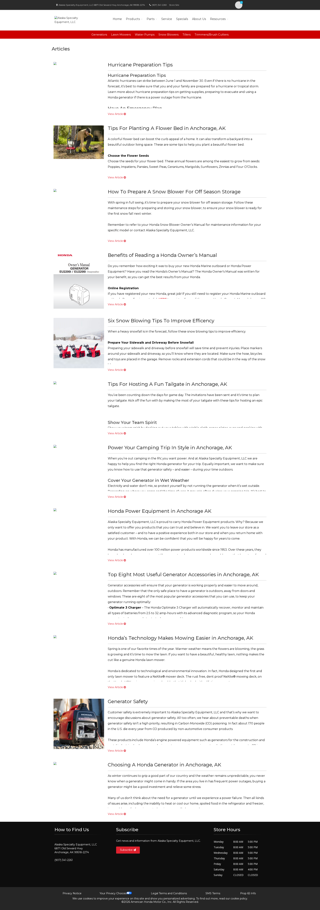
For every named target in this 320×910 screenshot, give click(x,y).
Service (166, 19)
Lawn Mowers (121, 34)
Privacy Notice (72, 893)
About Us (199, 19)
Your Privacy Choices (113, 893)
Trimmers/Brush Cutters (212, 34)
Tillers (187, 34)
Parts (150, 19)
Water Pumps (144, 34)
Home (117, 19)
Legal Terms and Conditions (169, 893)
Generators (99, 34)
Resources (218, 19)
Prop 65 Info (248, 893)
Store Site (174, 5)
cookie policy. (239, 898)
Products (133, 19)
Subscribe (126, 850)
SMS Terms (213, 893)
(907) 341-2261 (159, 5)
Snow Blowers (169, 34)
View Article (116, 114)
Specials (182, 19)
